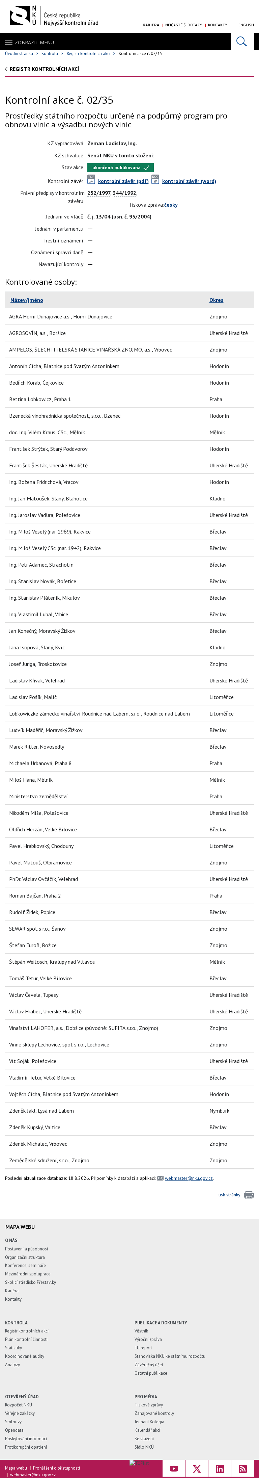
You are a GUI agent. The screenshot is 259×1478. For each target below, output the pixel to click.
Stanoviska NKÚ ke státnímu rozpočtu (170, 1356)
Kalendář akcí (147, 1430)
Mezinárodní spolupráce (28, 1274)
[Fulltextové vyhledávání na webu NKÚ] (242, 41)
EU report (143, 1348)
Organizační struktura (25, 1257)
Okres (216, 299)
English (246, 24)
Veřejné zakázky (20, 1413)
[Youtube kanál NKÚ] (174, 1468)
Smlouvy (13, 1422)
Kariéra (151, 24)
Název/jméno (26, 299)
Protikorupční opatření (26, 1447)
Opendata (14, 1430)
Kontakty (217, 24)
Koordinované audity (24, 1356)
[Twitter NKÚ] (196, 1468)
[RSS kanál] (242, 1468)
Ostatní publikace (151, 1373)
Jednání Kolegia (149, 1422)
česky (171, 204)
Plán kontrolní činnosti (26, 1339)
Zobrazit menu (34, 42)
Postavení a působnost (26, 1249)
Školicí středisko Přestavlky (30, 1282)
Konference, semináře (25, 1265)
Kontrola (49, 53)
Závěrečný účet (149, 1365)
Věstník (141, 1331)
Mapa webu (16, 1468)
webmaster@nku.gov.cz (189, 1178)
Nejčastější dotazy (183, 24)
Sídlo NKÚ (144, 1447)
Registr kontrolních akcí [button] (44, 69)
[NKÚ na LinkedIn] (219, 1468)
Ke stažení (144, 1439)
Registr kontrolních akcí (88, 53)
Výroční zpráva (148, 1339)
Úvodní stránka (19, 53)
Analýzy (12, 1365)
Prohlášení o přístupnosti (56, 1468)
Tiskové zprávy (149, 1405)
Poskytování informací (26, 1439)
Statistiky (13, 1348)
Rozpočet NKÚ (18, 1405)
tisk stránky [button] (229, 1195)
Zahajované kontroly (154, 1413)
